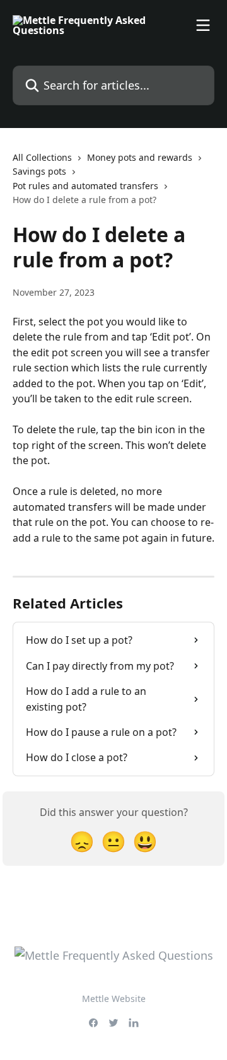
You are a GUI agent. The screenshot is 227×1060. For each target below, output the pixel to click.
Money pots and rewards (139, 157)
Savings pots (39, 171)
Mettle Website (114, 999)
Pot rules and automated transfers (85, 186)
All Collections (42, 157)
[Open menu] (203, 25)
